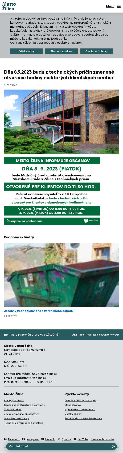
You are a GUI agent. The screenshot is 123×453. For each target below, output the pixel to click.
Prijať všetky (26, 51)
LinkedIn (50, 439)
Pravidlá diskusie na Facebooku (83, 418)
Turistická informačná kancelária (23, 423)
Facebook (14, 439)
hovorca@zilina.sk (44, 373)
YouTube (83, 439)
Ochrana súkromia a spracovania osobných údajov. (46, 42)
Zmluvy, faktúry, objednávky (21, 414)
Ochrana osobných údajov (80, 400)
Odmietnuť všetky (96, 51)
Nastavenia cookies (102, 439)
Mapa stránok (73, 405)
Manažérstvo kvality (16, 418)
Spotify (66, 439)
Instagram (33, 439)
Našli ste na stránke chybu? (102, 334)
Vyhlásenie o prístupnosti (80, 409)
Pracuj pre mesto (14, 400)
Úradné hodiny (12, 409)
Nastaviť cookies (61, 51)
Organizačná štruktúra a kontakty (24, 405)
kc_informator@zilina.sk (29, 377)
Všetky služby (73, 414)
